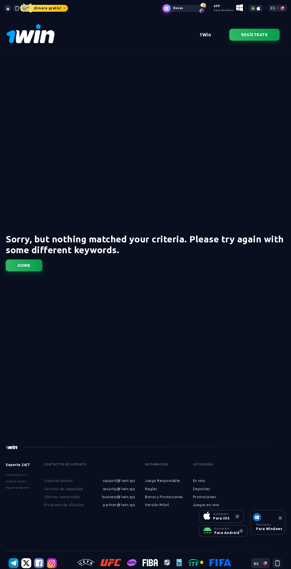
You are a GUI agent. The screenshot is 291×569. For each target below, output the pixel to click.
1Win (205, 34)
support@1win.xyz (119, 481)
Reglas (151, 489)
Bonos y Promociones (164, 497)
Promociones (204, 497)
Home (24, 265)
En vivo (199, 481)
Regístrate (254, 34)
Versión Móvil (157, 505)
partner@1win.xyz (119, 505)
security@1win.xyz (119, 489)
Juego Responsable (162, 481)
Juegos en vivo (206, 505)
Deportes (201, 489)
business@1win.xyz (118, 497)
